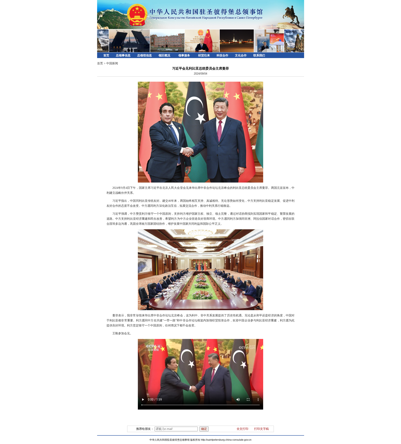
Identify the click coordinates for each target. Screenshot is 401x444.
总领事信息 (123, 55)
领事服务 (184, 55)
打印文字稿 (261, 428)
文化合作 (241, 55)
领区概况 (164, 55)
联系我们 (259, 55)
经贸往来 (204, 55)
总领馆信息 (144, 55)
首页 (106, 55)
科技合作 (222, 55)
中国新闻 (112, 63)
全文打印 (242, 428)
